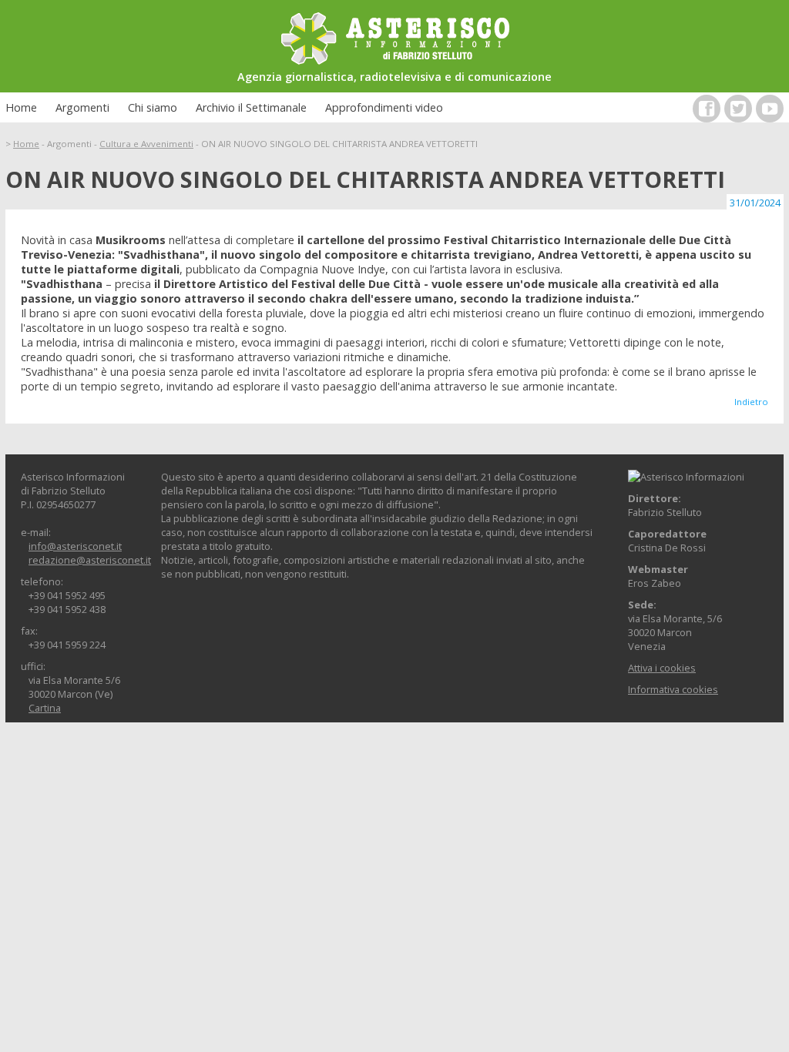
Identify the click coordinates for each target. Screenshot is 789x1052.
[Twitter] (738, 108)
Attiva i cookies (662, 668)
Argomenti (82, 107)
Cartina (45, 708)
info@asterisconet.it (75, 546)
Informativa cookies (673, 689)
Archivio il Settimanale (251, 107)
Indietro (751, 401)
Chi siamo (152, 107)
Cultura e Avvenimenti (146, 143)
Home (21, 107)
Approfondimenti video (384, 107)
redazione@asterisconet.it (90, 560)
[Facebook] (706, 108)
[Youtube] (770, 108)
